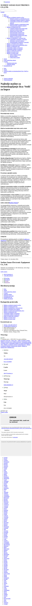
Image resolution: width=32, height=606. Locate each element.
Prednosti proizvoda (12, 63)
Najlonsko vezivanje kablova (17, 41)
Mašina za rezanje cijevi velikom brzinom (11, 342)
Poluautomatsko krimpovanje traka (18, 35)
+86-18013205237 (8, 275)
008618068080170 (8, 385)
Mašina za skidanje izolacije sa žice (15, 17)
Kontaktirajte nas (8, 65)
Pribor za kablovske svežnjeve (14, 50)
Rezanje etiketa (13, 56)
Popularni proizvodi (5, 340)
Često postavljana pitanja (10, 60)
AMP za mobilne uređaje (24, 340)
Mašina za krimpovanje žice (14, 27)
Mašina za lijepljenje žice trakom (15, 43)
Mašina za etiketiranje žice (13, 46)
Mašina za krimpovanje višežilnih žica (14, 346)
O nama (6, 61)
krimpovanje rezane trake (16, 31)
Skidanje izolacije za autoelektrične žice (19, 18)
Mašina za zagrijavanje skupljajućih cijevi (17, 45)
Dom (5, 14)
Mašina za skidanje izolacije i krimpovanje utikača (15, 345)
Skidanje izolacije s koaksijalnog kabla (19, 24)
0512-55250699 (8, 361)
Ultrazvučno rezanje (15, 57)
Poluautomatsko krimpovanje (17, 32)
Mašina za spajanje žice (15, 36)
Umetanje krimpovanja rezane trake (18, 28)
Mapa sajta (14, 340)
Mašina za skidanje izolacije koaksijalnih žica (15, 344)
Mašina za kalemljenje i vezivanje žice (16, 38)
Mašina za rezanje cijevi (13, 52)
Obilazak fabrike (11, 64)
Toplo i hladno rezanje (15, 54)
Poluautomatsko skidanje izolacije (18, 25)
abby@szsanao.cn (8, 274)
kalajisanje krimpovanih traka (17, 30)
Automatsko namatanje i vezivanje (18, 39)
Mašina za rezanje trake (12, 53)
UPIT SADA (4, 271)
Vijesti (5, 59)
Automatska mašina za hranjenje (15, 47)
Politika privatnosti (8, 298)
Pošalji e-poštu (4, 412)
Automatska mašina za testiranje (15, 49)
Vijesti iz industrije (8, 78)
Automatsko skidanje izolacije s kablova (20, 20)
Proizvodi (6, 16)
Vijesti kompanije (8, 80)
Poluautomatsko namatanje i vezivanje (19, 42)
